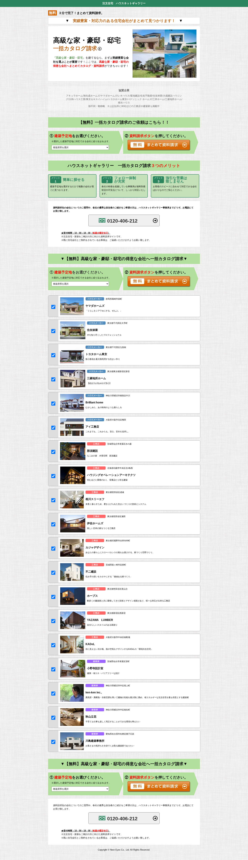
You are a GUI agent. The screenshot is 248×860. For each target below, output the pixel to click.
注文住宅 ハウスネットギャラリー (124, 3)
